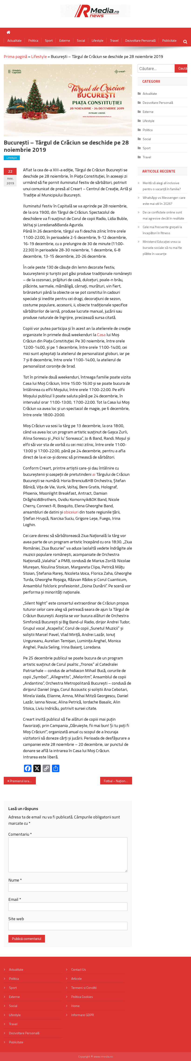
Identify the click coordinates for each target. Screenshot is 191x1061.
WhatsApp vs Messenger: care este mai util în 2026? (164, 200)
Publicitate (169, 40)
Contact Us (78, 969)
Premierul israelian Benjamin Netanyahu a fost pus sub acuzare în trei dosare (23, 780)
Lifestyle (97, 40)
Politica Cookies (82, 996)
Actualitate (14, 40)
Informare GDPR (82, 1014)
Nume (15, 880)
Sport (49, 40)
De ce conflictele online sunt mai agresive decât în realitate (163, 215)
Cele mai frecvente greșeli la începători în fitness (162, 229)
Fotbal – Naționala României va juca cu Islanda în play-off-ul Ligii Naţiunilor (118, 780)
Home (75, 1005)
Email (14, 899)
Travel (114, 40)
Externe (64, 40)
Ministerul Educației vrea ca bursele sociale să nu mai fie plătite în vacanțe (162, 247)
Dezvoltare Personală (140, 40)
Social (81, 40)
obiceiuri (71, 512)
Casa (101, 334)
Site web (16, 919)
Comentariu (20, 834)
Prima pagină (15, 56)
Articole (76, 978)
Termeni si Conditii (84, 987)
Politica (33, 40)
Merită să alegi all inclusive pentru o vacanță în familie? (162, 185)
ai (93, 474)
